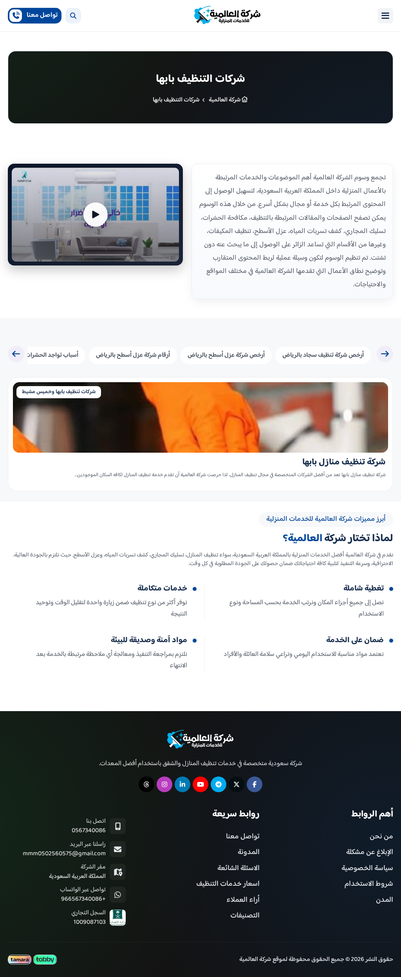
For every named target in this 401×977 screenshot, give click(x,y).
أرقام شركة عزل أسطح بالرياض (133, 355)
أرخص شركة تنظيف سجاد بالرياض (323, 355)
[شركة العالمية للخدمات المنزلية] (227, 16)
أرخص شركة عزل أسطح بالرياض (226, 355)
